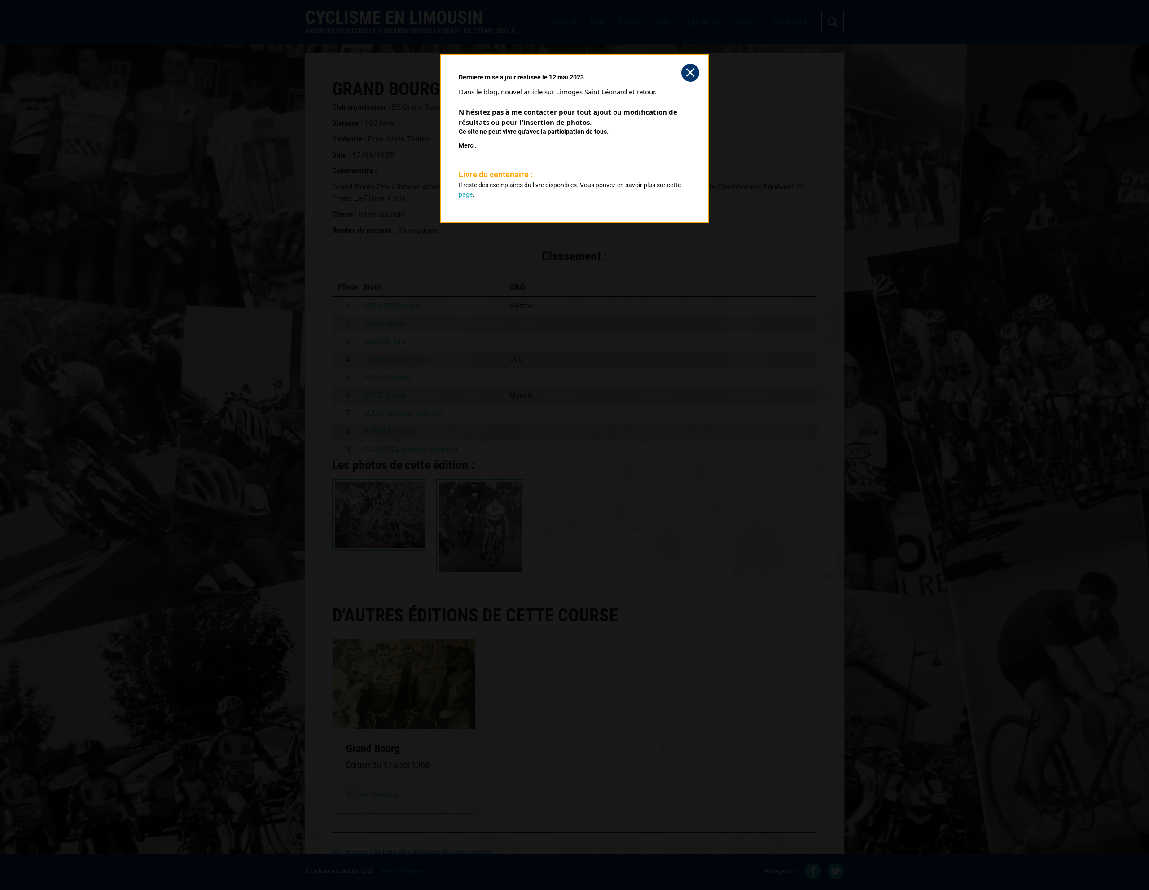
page (466, 194)
